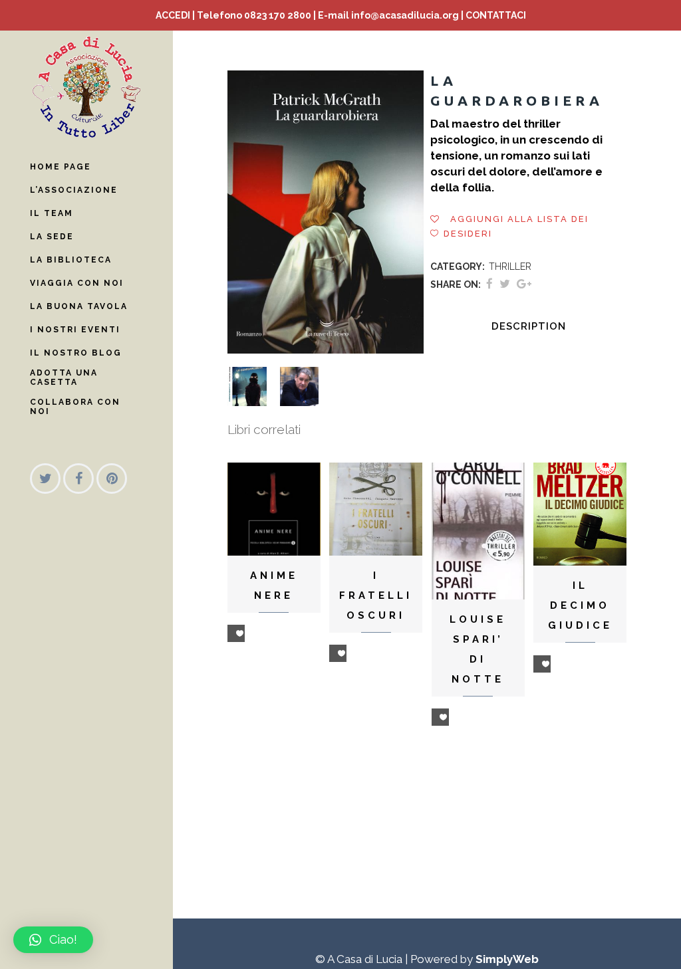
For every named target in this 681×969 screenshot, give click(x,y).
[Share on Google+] (524, 283)
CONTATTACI (496, 15)
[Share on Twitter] (504, 283)
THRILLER (510, 266)
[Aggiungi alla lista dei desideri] (236, 633)
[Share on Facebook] (489, 283)
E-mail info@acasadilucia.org (388, 15)
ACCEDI (173, 15)
